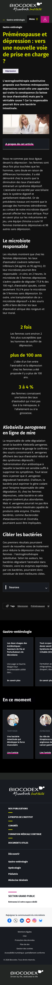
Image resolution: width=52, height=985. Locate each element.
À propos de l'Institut (20, 817)
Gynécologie (14, 867)
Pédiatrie (13, 874)
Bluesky (41, 920)
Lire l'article (12, 752)
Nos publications (18, 808)
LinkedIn (22, 920)
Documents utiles (18, 842)
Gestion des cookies (25, 948)
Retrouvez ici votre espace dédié (22, 902)
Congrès (13, 825)
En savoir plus (13, 680)
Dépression (10, 71)
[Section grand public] (45, 19)
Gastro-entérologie (16, 19)
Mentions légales (25, 931)
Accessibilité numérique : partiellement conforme (25, 952)
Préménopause (38, 606)
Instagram (34, 920)
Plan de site (24, 944)
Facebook (9, 920)
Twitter (16, 920)
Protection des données (25, 940)
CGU (24, 936)
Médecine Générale (18, 880)
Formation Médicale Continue (24, 834)
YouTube (28, 920)
